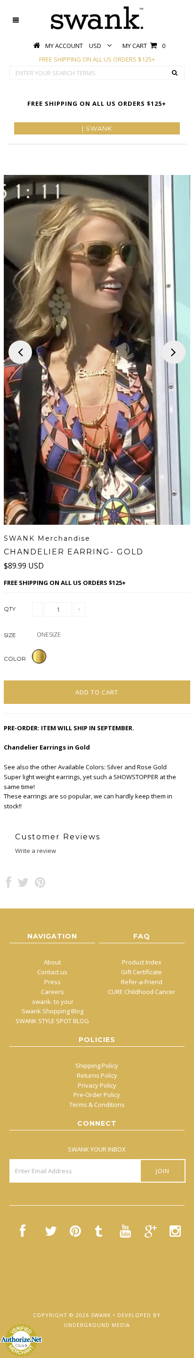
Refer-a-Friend (141, 982)
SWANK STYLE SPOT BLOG (52, 1021)
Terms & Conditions (97, 1104)
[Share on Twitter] (23, 884)
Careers (52, 991)
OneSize (49, 635)
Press (52, 982)
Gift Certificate (141, 972)
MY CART (143, 45)
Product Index (142, 962)
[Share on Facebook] (8, 884)
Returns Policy (97, 1075)
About (52, 962)
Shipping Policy (96, 1065)
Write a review (35, 850)
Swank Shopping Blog (52, 1011)
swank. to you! (52, 1001)
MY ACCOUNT (64, 45)
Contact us (52, 972)
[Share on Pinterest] (40, 884)
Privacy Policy (97, 1085)
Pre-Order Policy (96, 1094)
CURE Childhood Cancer (141, 991)
